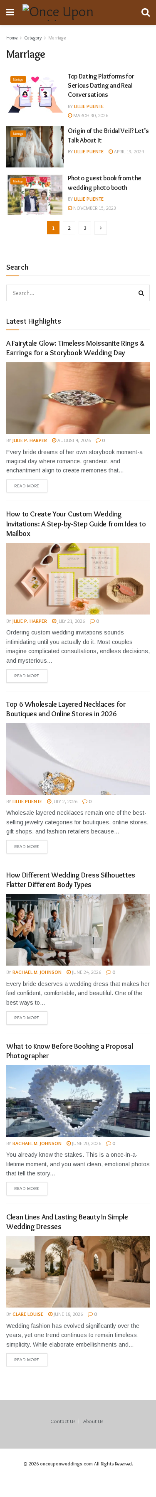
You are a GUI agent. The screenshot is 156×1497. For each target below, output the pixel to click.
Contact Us (62, 1421)
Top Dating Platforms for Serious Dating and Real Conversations (101, 85)
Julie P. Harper (29, 440)
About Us (93, 1421)
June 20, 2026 (86, 1143)
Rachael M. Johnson (37, 972)
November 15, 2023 (94, 208)
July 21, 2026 (70, 621)
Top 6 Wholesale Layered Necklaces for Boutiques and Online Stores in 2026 (66, 709)
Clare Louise (27, 1314)
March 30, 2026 (90, 115)
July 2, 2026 (64, 801)
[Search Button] (141, 293)
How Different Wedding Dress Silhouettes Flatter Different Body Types (70, 879)
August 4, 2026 (73, 440)
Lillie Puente (89, 106)
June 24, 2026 (86, 972)
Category (33, 37)
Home (11, 37)
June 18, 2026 (67, 1314)
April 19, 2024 (128, 151)
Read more (27, 486)
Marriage (57, 37)
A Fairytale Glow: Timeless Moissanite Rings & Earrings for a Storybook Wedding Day (75, 348)
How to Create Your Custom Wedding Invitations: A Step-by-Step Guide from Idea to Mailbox (76, 523)
